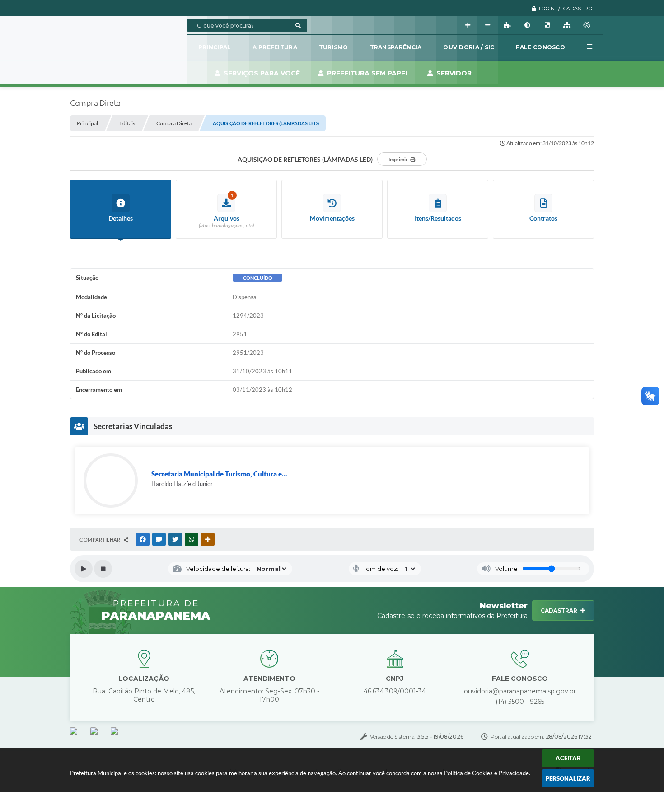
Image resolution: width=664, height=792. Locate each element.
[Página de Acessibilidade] (587, 25)
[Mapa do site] (567, 25)
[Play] (84, 569)
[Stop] (103, 569)
